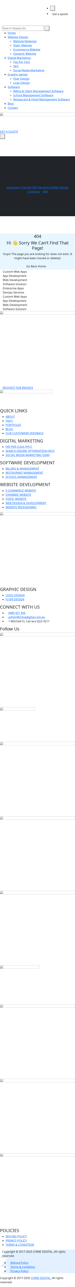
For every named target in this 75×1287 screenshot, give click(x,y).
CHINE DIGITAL (40, 1278)
